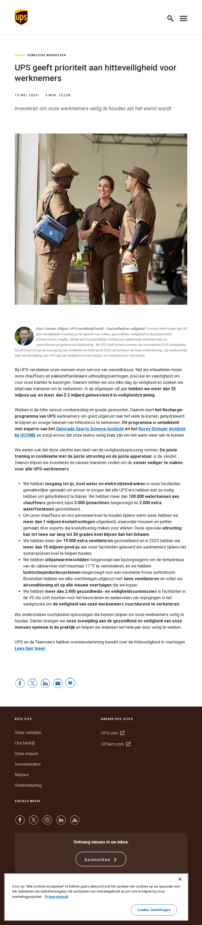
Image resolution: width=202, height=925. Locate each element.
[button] (172, 17)
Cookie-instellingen (154, 910)
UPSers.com (115, 744)
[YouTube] (74, 822)
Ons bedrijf (25, 743)
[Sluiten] (180, 879)
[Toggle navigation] (183, 17)
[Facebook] (20, 822)
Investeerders (28, 764)
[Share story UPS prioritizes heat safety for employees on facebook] (20, 684)
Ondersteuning (28, 785)
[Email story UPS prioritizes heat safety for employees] (58, 684)
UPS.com (112, 733)
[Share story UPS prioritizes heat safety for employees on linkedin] (45, 684)
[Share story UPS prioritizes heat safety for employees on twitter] (32, 684)
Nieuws (22, 774)
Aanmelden (98, 859)
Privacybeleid (56, 897)
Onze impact (26, 753)
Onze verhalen (28, 732)
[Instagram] (47, 822)
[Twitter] (33, 822)
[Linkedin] (61, 822)
